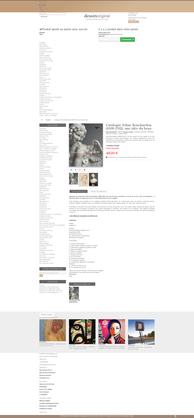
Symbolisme (43, 91)
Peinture (41, 53)
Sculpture (42, 95)
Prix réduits (42, 50)
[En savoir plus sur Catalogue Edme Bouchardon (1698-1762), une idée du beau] (74, 293)
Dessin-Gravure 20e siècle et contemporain (52, 225)
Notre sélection (43, 46)
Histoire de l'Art (43, 154)
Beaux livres (43, 111)
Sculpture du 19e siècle (46, 101)
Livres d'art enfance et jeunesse (48, 152)
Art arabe (42, 252)
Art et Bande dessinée (45, 110)
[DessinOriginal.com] (97, 16)
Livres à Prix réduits (45, 389)
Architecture (42, 210)
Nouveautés (42, 44)
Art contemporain (44, 234)
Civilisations (42, 248)
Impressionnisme (44, 82)
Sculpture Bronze (44, 102)
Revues (41, 165)
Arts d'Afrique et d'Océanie (47, 254)
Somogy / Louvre (128, 132)
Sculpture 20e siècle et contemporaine (50, 97)
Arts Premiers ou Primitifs (47, 258)
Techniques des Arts (45, 238)
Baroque (41, 62)
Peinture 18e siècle (45, 70)
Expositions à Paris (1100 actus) (48, 287)
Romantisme (43, 90)
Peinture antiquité (44, 55)
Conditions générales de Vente (49, 403)
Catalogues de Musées (46, 156)
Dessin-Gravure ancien (46, 227)
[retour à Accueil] (42, 120)
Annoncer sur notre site (46, 384)
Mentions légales (44, 400)
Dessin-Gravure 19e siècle (47, 223)
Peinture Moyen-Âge (45, 59)
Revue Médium (43, 261)
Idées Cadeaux (43, 106)
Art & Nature (43, 247)
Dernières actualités (47, 314)
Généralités (42, 64)
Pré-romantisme (44, 75)
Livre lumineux (44, 392)
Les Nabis (42, 84)
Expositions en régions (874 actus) (49, 289)
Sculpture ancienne (45, 99)
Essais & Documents (45, 159)
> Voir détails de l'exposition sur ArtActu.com (83, 216)
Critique (41, 239)
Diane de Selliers (44, 243)
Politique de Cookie (45, 408)
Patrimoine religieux (45, 167)
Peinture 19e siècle (45, 79)
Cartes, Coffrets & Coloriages (48, 115)
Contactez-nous (44, 378)
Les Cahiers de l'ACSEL (46, 263)
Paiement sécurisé (45, 375)
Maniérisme (42, 66)
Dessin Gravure (43, 221)
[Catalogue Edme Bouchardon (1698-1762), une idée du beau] (73, 178)
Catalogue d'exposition (46, 51)
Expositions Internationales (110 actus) (50, 290)
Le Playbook (43, 394)
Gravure (41, 228)
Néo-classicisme (44, 73)
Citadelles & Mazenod (45, 245)
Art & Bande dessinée (45, 230)
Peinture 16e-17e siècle (46, 61)
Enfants (41, 104)
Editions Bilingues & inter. (46, 150)
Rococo (41, 77)
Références (42, 163)
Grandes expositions (45, 48)
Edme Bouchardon (111, 132)
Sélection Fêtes (44, 136)
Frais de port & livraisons (47, 372)
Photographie (43, 232)
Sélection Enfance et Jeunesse (48, 113)
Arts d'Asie (42, 256)
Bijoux (41, 108)
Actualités (42, 11)
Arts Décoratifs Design (46, 236)
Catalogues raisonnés (45, 158)
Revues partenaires (45, 259)
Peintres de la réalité (45, 68)
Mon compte (43, 1)
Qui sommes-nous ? (45, 370)
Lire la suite (49, 345)
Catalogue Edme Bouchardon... (74, 301)
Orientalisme (43, 88)
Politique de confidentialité (47, 406)
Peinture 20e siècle (45, 93)
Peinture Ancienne (44, 57)
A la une (41, 285)
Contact (41, 3)
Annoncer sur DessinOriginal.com (49, 292)
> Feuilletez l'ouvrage (112, 145)
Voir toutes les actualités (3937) (48, 317)
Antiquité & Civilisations (46, 250)
